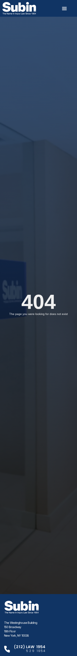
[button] (64, 8)
